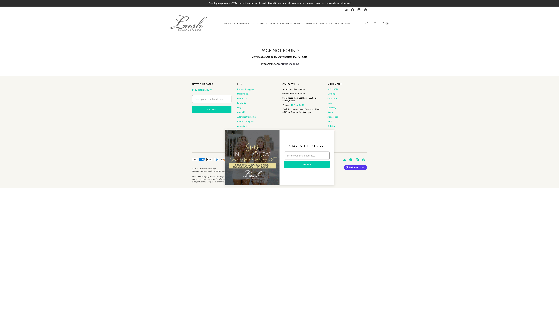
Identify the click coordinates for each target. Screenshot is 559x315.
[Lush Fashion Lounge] (188, 23)
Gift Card (334, 23)
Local (272, 23)
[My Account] (375, 23)
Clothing (242, 23)
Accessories (309, 23)
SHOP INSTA (229, 23)
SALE (322, 23)
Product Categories (245, 121)
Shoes (297, 23)
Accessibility (242, 126)
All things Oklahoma (246, 117)
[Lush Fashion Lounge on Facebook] (352, 10)
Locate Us (241, 103)
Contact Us (242, 98)
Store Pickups (243, 94)
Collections (258, 23)
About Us (241, 112)
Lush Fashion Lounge (207, 169)
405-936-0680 (296, 105)
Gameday (284, 23)
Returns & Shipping (245, 89)
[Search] (367, 23)
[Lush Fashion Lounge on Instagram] (359, 10)
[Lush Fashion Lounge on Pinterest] (365, 10)
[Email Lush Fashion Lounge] (346, 10)
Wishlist (345, 23)
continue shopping (288, 63)
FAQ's (240, 107)
